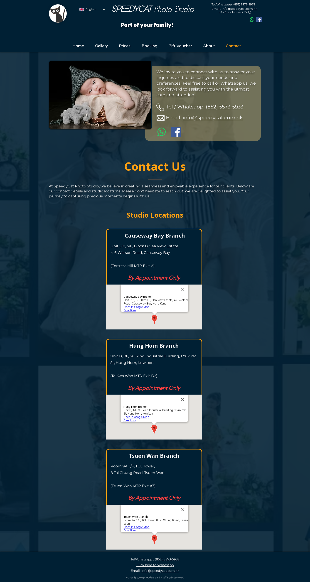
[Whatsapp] (252, 19)
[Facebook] (259, 19)
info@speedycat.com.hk (213, 118)
